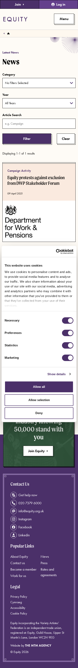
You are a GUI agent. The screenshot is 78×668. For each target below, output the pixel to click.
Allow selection (39, 400)
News (45, 556)
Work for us (18, 575)
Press (44, 563)
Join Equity (36, 451)
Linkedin (24, 535)
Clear (66, 138)
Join (18, 4)
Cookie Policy (18, 613)
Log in (60, 4)
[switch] (67, 333)
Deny (39, 413)
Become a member (23, 569)
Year (5, 95)
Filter (26, 138)
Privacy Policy (18, 596)
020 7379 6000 (29, 503)
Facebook (25, 527)
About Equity (19, 556)
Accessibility (17, 608)
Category (8, 74)
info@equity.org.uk (31, 511)
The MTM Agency (38, 645)
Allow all (39, 386)
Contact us (17, 563)
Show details (56, 374)
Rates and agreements (49, 572)
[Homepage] (8, 33)
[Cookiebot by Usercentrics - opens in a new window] (56, 251)
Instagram (25, 519)
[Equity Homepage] (15, 19)
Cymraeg (16, 602)
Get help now (27, 495)
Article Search (12, 115)
